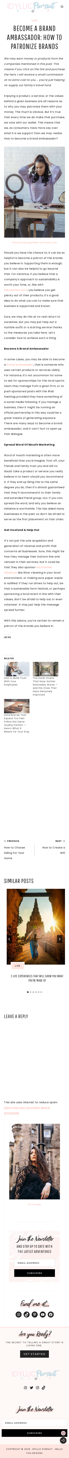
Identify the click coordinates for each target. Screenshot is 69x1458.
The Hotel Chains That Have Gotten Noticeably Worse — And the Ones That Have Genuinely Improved (45, 686)
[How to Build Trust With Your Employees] (16, 669)
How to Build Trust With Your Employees (15, 681)
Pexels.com (50, 242)
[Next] (59, 939)
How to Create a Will (53, 847)
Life (34, 20)
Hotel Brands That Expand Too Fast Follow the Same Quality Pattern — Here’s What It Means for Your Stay (16, 723)
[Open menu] (62, 6)
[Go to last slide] (9, 939)
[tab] (28, 992)
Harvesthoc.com (15, 290)
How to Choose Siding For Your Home (14, 850)
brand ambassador (20, 365)
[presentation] (37, 927)
